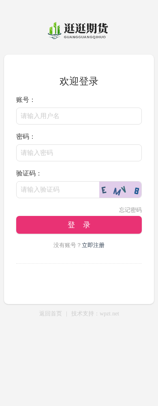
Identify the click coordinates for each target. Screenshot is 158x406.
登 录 (79, 225)
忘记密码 (130, 210)
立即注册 (93, 245)
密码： (26, 136)
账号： (26, 99)
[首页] (79, 38)
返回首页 (50, 314)
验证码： (29, 173)
